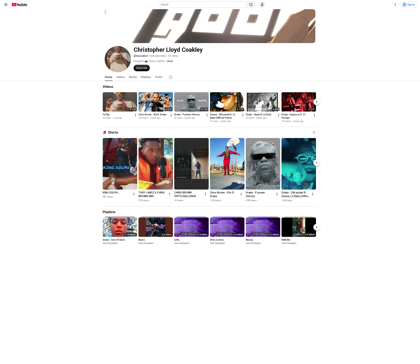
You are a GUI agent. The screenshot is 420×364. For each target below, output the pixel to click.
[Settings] (395, 5)
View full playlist (110, 243)
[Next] (316, 102)
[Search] (251, 4)
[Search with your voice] (262, 4)
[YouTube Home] (19, 4)
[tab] (109, 77)
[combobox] (203, 5)
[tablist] (210, 77)
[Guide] (6, 5)
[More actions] (135, 115)
